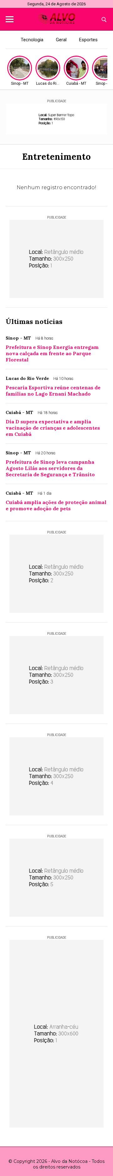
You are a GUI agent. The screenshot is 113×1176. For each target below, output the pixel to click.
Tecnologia (32, 40)
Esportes (88, 40)
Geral (61, 40)
